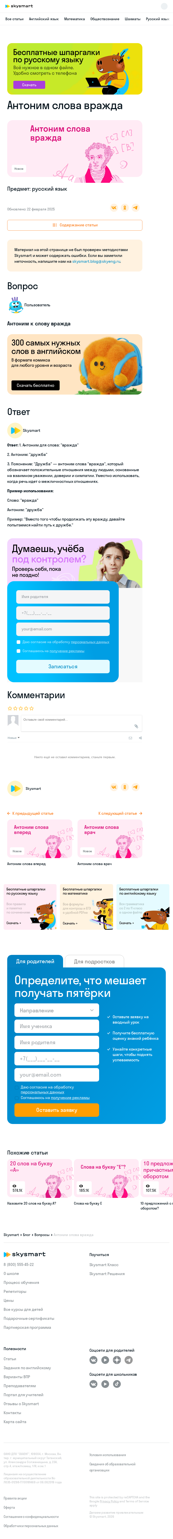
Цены (9, 1300)
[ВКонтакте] (93, 1360)
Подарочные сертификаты (29, 1318)
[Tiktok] (117, 1384)
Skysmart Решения (107, 1273)
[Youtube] (105, 1360)
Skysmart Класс (103, 1264)
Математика (74, 19)
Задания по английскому (27, 1367)
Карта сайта (15, 1421)
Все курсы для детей (23, 1309)
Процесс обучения (21, 1282)
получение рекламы (67, 651)
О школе (11, 1273)
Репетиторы (15, 1291)
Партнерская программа (27, 1327)
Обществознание (104, 19)
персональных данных (90, 642)
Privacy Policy (109, 1501)
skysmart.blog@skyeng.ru (96, 261)
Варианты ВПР (17, 1376)
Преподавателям (20, 1385)
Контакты (12, 1412)
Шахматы (133, 19)
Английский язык (44, 19)
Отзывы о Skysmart (21, 1403)
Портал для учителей (23, 1394)
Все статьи (14, 19)
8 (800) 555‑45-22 (19, 1264)
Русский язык (157, 19)
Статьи (10, 1358)
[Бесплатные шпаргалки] (30, 906)
